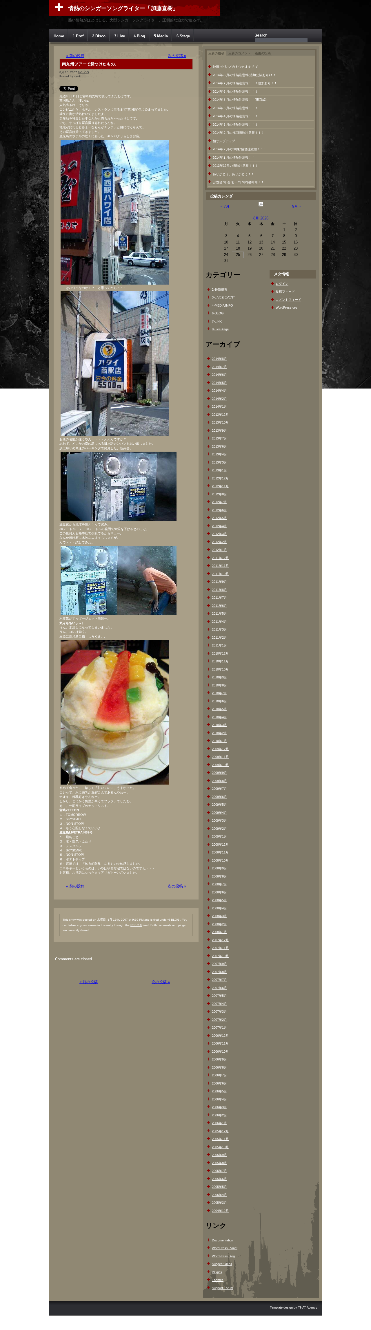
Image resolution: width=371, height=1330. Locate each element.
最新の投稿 (216, 53)
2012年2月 (219, 542)
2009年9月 (219, 772)
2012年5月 (219, 518)
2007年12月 (220, 940)
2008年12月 (220, 844)
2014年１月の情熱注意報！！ (234, 157)
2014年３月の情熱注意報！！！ (235, 124)
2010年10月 (220, 669)
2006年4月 (219, 1099)
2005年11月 (220, 1139)
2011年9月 (219, 581)
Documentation (222, 1240)
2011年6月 (219, 605)
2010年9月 (219, 677)
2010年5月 (219, 709)
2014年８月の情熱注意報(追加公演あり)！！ (244, 75)
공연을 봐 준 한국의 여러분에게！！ (238, 182)
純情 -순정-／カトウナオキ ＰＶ (235, 66)
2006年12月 (220, 1035)
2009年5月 (219, 804)
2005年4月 (219, 1195)
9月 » (296, 206)
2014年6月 (219, 374)
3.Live (119, 36)
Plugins (217, 1272)
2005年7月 (219, 1171)
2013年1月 (219, 470)
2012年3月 (219, 534)
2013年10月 (220, 422)
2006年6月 (219, 1083)
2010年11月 (220, 661)
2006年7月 (219, 1075)
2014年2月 (219, 398)
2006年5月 (219, 1091)
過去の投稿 (263, 53)
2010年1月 (219, 741)
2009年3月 (219, 820)
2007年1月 (219, 1027)
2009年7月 (219, 788)
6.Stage (183, 36)
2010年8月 (219, 685)
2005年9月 (219, 1155)
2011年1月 (219, 645)
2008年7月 (219, 884)
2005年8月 (219, 1163)
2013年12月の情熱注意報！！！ (235, 165)
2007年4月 (219, 1003)
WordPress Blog (223, 1256)
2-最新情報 (220, 289)
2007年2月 (219, 1019)
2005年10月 (220, 1147)
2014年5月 (219, 382)
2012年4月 (219, 526)
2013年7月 (219, 438)
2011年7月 (219, 597)
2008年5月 (219, 900)
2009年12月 (220, 749)
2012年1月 (219, 550)
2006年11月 (220, 1043)
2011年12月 (220, 558)
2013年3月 (219, 462)
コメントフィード (288, 299)
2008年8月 (219, 876)
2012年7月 (219, 502)
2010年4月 (219, 717)
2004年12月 (220, 1210)
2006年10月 (220, 1051)
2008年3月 (219, 916)
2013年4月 (219, 454)
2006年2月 (219, 1115)
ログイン (282, 283)
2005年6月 (219, 1179)
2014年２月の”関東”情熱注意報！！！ (240, 149)
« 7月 (225, 206)
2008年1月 (219, 932)
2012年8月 (219, 494)
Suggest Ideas (222, 1264)
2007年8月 (219, 972)
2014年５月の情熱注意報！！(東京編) (240, 99)
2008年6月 (219, 892)
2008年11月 (220, 852)
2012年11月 (220, 486)
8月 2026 (260, 218)
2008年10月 (220, 860)
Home (59, 36)
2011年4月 (219, 621)
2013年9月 (219, 430)
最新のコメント (239, 53)
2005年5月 (219, 1186)
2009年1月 (219, 836)
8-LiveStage (220, 329)
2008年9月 (219, 868)
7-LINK (217, 321)
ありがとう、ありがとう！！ (233, 174)
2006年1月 (219, 1123)
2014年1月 (219, 406)
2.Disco (99, 36)
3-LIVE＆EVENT (223, 297)
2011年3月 (219, 629)
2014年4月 (219, 390)
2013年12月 (220, 414)
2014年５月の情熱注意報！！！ (235, 108)
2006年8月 (219, 1067)
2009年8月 (219, 781)
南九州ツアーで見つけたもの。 (90, 64)
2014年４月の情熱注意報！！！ (235, 116)
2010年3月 (219, 725)
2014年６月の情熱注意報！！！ (235, 91)
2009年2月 (219, 828)
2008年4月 (219, 908)
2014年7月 (219, 367)
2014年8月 (219, 358)
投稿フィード (285, 291)
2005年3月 (219, 1202)
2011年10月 (220, 574)
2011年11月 (220, 565)
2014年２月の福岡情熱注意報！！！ (238, 132)
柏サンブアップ (224, 141)
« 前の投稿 (75, 56)
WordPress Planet (224, 1248)
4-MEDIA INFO (222, 305)
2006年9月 (219, 1059)
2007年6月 (219, 988)
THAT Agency (307, 1307)
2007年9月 (219, 964)
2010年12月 (220, 653)
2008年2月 (219, 924)
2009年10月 (220, 765)
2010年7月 (219, 693)
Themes (217, 1280)
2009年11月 (220, 757)
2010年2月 (219, 733)
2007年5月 (219, 995)
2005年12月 (220, 1131)
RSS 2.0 (136, 925)
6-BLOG (83, 72)
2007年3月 (219, 1011)
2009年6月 (219, 796)
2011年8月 (219, 589)
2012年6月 (219, 510)
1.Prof (78, 36)
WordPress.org (286, 307)
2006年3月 (219, 1107)
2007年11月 (220, 948)
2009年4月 (219, 812)
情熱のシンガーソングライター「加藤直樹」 (123, 8)
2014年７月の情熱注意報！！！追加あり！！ (245, 83)
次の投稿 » (177, 56)
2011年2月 (219, 637)
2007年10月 (220, 956)
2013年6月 (219, 446)
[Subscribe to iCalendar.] (260, 206)
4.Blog (139, 36)
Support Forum (222, 1288)
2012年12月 (220, 478)
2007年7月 (219, 979)
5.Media (161, 36)
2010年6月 (219, 701)
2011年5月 (219, 613)
